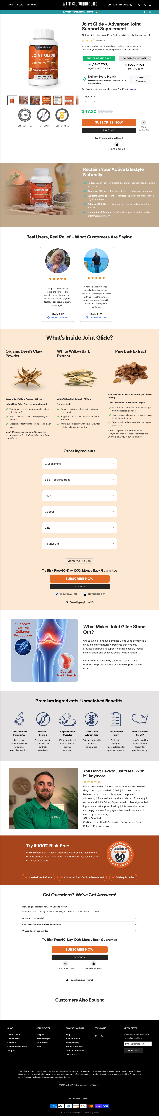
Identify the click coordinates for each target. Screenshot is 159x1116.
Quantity (90, 97)
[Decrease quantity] (85, 101)
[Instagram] (150, 12)
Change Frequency (141, 79)
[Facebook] (145, 12)
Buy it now (109, 130)
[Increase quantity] (94, 101)
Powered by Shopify (92, 1113)
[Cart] (150, 5)
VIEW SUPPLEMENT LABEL (79, 561)
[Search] (139, 5)
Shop (10, 1028)
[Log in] (145, 5)
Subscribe (133, 1051)
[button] (9, 58)
